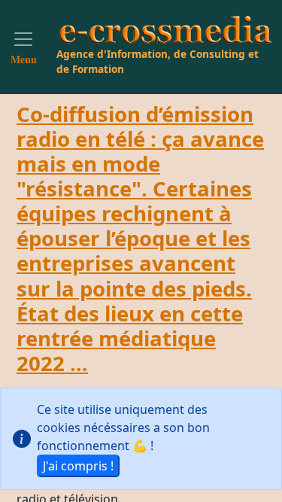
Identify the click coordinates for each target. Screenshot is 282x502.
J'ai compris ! (78, 466)
